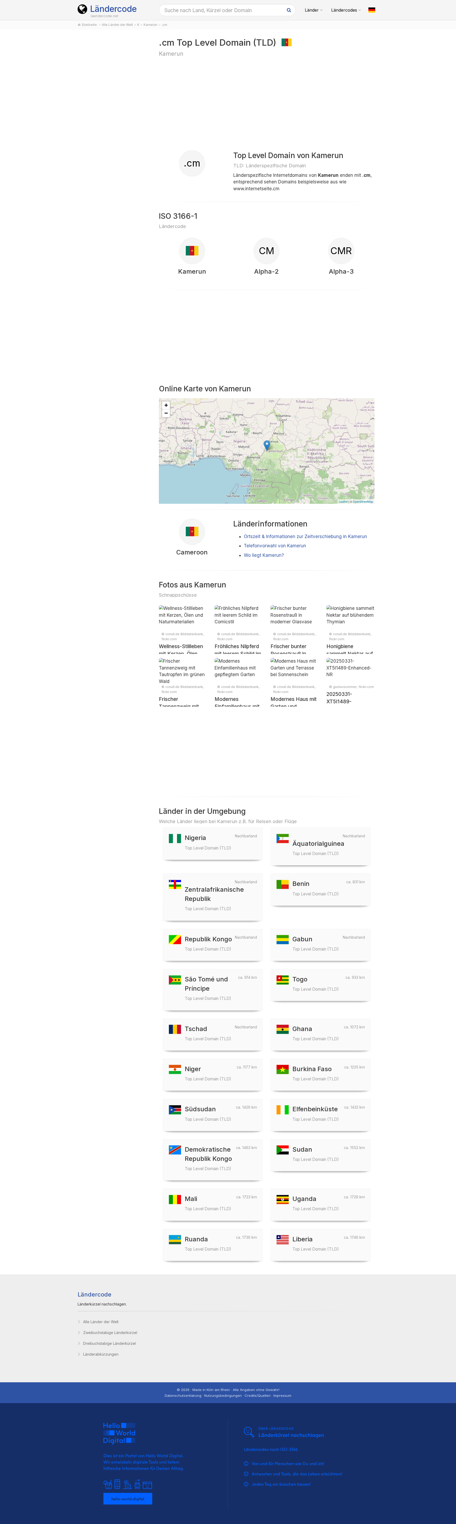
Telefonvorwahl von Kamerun (275, 545)
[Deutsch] (372, 10)
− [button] (166, 413)
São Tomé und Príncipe (208, 988)
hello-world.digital (127, 1498)
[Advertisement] (112, 119)
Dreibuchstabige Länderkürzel (109, 1343)
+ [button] (166, 405)
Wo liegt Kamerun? (264, 555)
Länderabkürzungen (100, 1354)
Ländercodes (344, 10)
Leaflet (343, 501)
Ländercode (113, 9)
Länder (312, 10)
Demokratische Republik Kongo (208, 1158)
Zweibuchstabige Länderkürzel (110, 1332)
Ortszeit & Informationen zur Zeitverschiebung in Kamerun (305, 536)
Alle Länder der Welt (100, 1321)
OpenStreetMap (363, 501)
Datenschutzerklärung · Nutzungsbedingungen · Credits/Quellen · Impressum (228, 1395)
